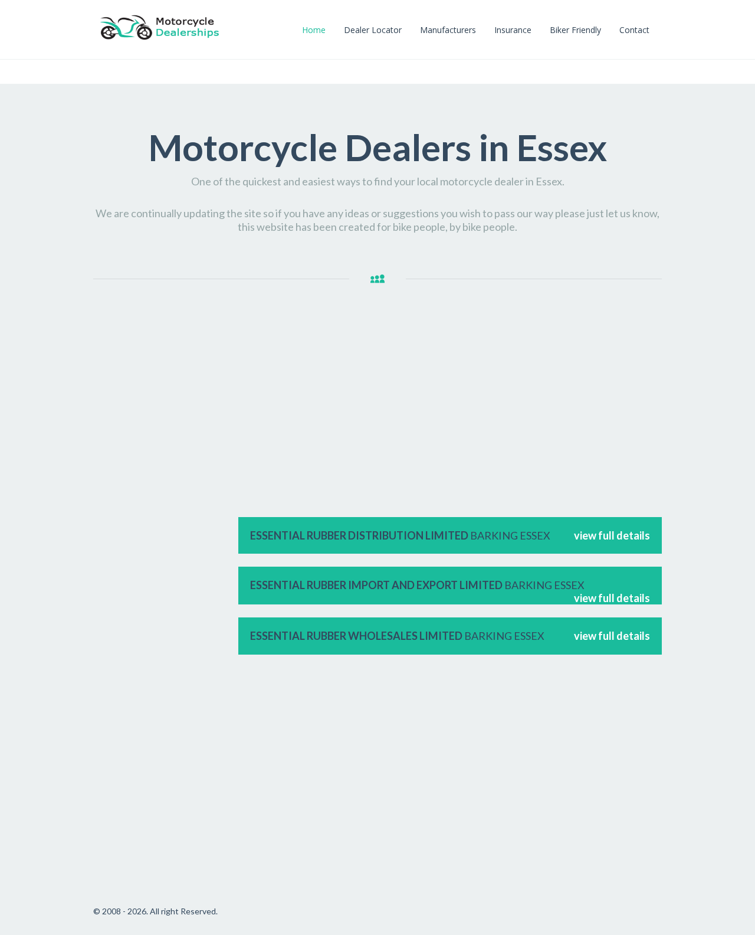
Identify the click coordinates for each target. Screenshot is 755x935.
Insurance (512, 29)
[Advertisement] (159, 502)
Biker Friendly (575, 29)
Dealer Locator (373, 29)
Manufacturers (448, 29)
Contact (634, 29)
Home (314, 29)
